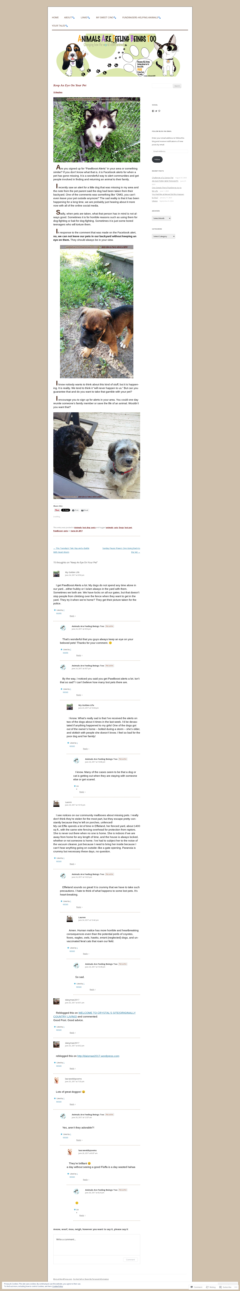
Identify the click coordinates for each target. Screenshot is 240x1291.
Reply (72, 616)
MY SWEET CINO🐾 (106, 17)
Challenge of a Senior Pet (162, 177)
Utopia (155, 201)
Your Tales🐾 (60, 25)
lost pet (128, 527)
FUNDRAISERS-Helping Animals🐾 (141, 17)
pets (93, 527)
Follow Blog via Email (162, 131)
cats (116, 527)
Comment (130, 1259)
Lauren (68, 802)
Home (55, 17)
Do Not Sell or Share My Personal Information (91, 1279)
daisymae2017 (72, 999)
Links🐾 (85, 17)
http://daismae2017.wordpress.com (98, 1056)
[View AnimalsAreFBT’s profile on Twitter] (156, 111)
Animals (78, 527)
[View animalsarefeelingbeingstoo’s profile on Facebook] (153, 111)
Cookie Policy (57, 1286)
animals (109, 527)
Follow (157, 159)
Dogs (121, 527)
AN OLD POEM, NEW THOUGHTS (165, 181)
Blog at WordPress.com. (62, 1279)
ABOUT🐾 (69, 17)
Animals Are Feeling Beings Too (88, 626)
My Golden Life (72, 572)
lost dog (86, 527)
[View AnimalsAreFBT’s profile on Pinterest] (159, 111)
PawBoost (58, 531)
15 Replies (57, 92)
